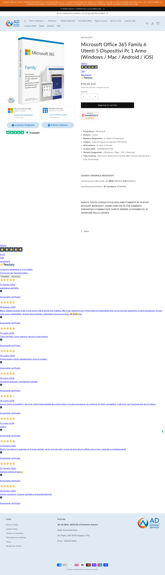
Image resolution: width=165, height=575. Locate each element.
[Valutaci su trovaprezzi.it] (90, 119)
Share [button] (86, 231)
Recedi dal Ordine (13, 546)
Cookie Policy (12, 529)
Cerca (8, 542)
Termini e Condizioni (14, 533)
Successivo (15, 276)
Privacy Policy (12, 525)
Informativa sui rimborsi (16, 537)
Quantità (84, 92)
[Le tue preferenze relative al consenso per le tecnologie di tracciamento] (162, 431)
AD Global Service (78, 569)
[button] (37, 20)
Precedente (5, 276)
